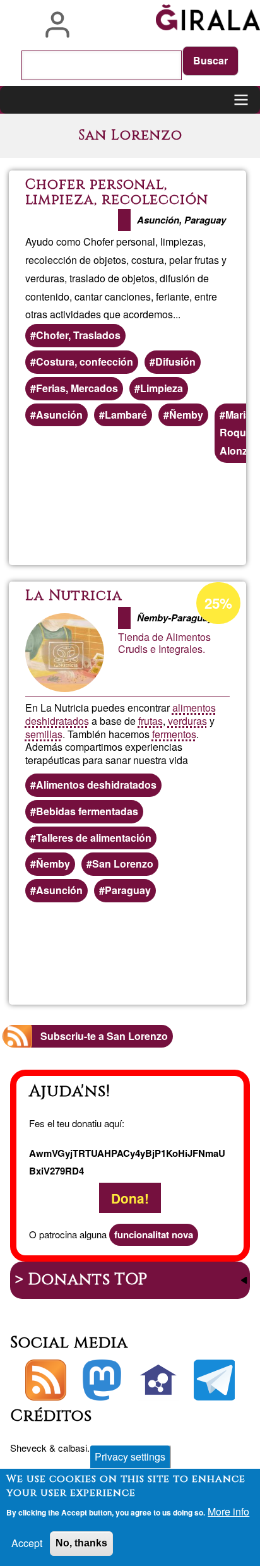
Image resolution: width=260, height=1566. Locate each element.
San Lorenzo (122, 863)
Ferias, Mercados (77, 388)
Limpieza (161, 388)
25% (218, 603)
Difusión (175, 361)
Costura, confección (84, 361)
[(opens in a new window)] (101, 1380)
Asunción (59, 414)
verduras (187, 721)
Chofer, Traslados (78, 335)
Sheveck (28, 1447)
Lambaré (126, 414)
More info (228, 1511)
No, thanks (81, 1543)
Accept (26, 1543)
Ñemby (186, 414)
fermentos (174, 734)
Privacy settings (130, 1456)
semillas (43, 734)
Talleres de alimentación (93, 837)
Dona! (130, 1197)
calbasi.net (80, 1447)
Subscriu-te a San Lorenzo (104, 1036)
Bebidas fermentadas (87, 811)
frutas (150, 721)
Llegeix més (181, 514)
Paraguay (128, 890)
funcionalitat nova (153, 1234)
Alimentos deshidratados (96, 784)
